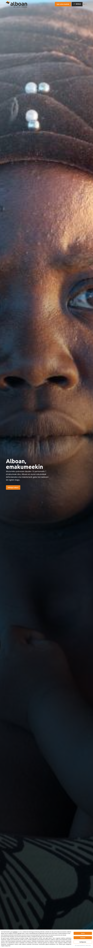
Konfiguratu (83, 942)
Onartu (83, 933)
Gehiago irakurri (13, 487)
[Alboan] (21, 4)
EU (84, 4)
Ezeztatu (82, 937)
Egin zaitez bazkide (63, 4)
